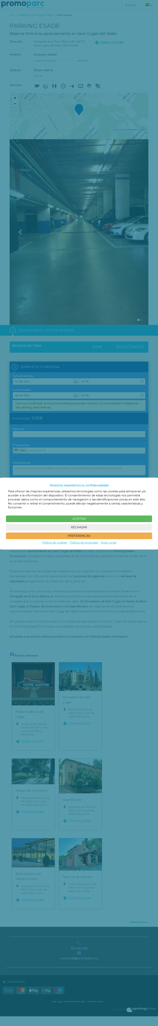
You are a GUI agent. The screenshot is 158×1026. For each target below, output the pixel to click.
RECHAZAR (79, 527)
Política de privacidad (84, 542)
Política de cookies (54, 542)
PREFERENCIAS (79, 536)
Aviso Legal (108, 542)
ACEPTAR (79, 519)
